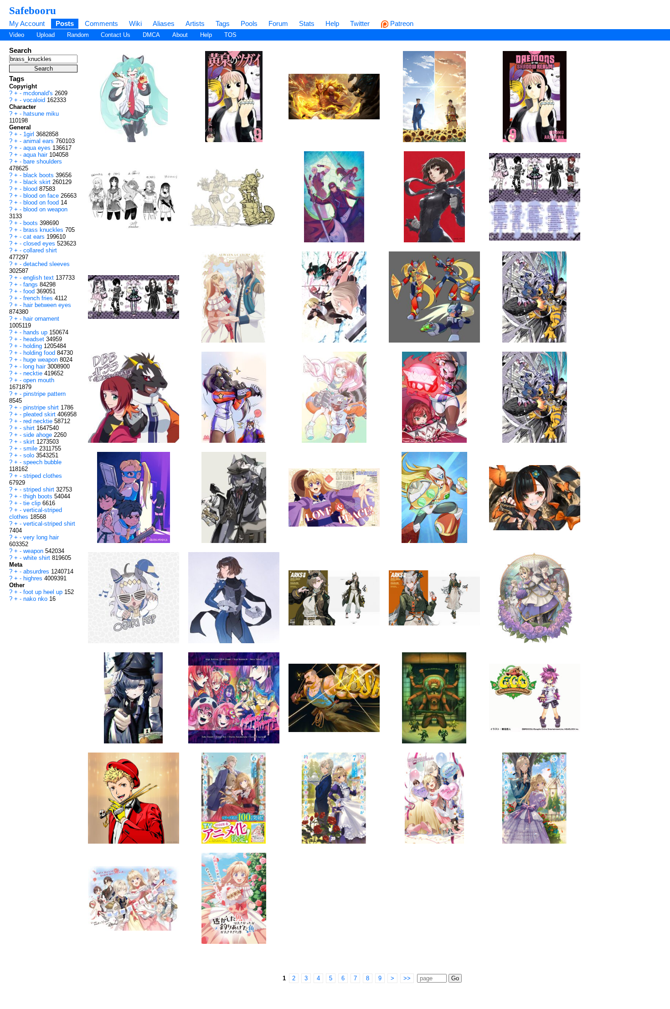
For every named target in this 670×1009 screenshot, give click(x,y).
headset (34, 339)
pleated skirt (40, 414)
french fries (39, 298)
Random (78, 34)
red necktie (38, 421)
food (29, 291)
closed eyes (40, 243)
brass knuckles (44, 229)
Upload (45, 34)
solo (29, 455)
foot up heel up (43, 592)
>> (407, 978)
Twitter (360, 23)
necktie (33, 373)
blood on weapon (45, 209)
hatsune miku (41, 113)
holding (33, 346)
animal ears (39, 141)
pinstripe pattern (44, 393)
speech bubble (42, 462)
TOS (230, 34)
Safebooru (32, 10)
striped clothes (42, 475)
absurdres (37, 571)
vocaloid (35, 100)
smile (31, 448)
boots (31, 223)
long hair (35, 366)
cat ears (34, 236)
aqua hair (36, 154)
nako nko (36, 598)
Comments (101, 23)
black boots (39, 175)
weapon (34, 551)
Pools (249, 23)
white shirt (37, 557)
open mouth (38, 380)
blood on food (42, 202)
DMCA (151, 34)
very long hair (41, 537)
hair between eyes (47, 305)
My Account (27, 23)
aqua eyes (37, 147)
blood (31, 188)
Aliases (164, 23)
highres (33, 578)
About (180, 34)
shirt (29, 428)
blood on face (42, 195)
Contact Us (115, 34)
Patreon (400, 23)
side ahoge (38, 434)
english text (39, 277)
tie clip (32, 503)
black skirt (37, 182)
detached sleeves (46, 264)
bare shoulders (42, 161)
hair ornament (41, 318)
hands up (36, 332)
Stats (306, 23)
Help (332, 23)
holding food (40, 352)
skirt (29, 441)
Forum (278, 23)
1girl (29, 134)
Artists (195, 23)
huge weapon (41, 359)
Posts (65, 23)
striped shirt (39, 489)
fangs (31, 284)
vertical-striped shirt (49, 523)
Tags (223, 23)
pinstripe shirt (42, 407)
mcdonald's (39, 93)
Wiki (135, 23)
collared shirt (40, 250)
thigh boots (38, 496)
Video (16, 34)
